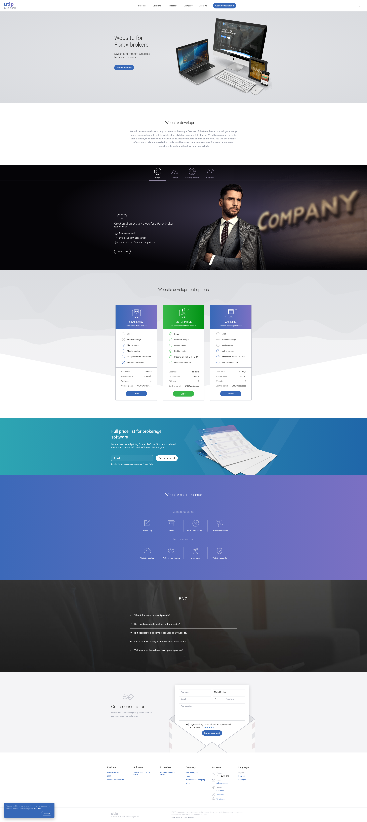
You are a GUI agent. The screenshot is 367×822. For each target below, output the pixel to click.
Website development (115, 780)
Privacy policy (208, 727)
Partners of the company (195, 780)
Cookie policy (189, 817)
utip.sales (220, 790)
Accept (47, 813)
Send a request (124, 67)
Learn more (122, 251)
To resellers (172, 6)
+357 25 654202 (222, 776)
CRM (109, 776)
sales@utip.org (222, 783)
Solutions (157, 6)
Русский (241, 776)
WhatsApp (220, 799)
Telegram (220, 795)
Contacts (203, 6)
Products (142, 6)
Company (188, 6)
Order (136, 393)
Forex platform (113, 773)
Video (188, 783)
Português (242, 780)
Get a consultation (224, 5)
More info (37, 809)
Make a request (212, 733)
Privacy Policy (148, 464)
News (188, 776)
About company (192, 773)
